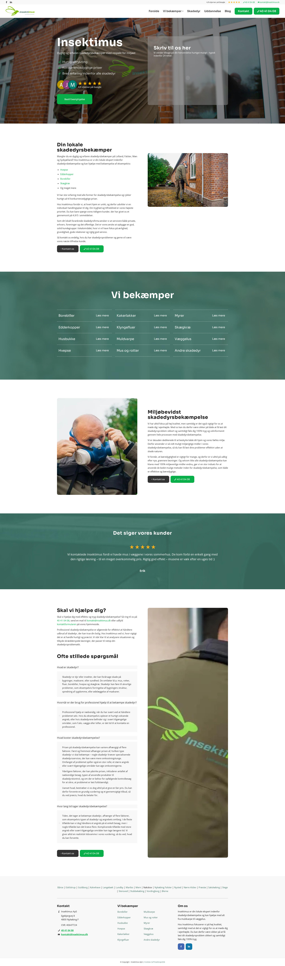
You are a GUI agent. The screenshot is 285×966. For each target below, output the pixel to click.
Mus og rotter (151, 917)
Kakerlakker (123, 934)
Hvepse (64, 169)
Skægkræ (65, 183)
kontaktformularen (66, 624)
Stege (225, 887)
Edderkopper (66, 174)
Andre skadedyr (152, 939)
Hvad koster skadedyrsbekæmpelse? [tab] (78, 737)
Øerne (165, 891)
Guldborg (83, 887)
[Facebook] (181, 946)
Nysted (177, 887)
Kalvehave (95, 887)
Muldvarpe (149, 911)
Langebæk (108, 887)
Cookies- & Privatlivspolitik (154, 962)
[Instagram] (189, 946)
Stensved (123, 891)
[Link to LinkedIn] (11, 2)
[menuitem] (216, 2)
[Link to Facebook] (6, 2)
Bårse (60, 887)
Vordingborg (153, 891)
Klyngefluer (123, 939)
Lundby (119, 887)
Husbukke (122, 922)
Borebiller (65, 178)
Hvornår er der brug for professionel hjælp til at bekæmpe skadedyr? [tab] (97, 702)
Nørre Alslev (190, 887)
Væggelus (148, 934)
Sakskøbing (214, 887)
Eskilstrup (71, 887)
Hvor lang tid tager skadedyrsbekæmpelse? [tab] (82, 806)
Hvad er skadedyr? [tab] (68, 667)
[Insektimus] (21, 11)
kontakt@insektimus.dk (269, 2)
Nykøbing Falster (163, 887)
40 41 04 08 (249, 2)
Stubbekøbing (137, 891)
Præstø (202, 887)
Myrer (147, 922)
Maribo (129, 887)
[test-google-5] (97, 84)
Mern (138, 887)
